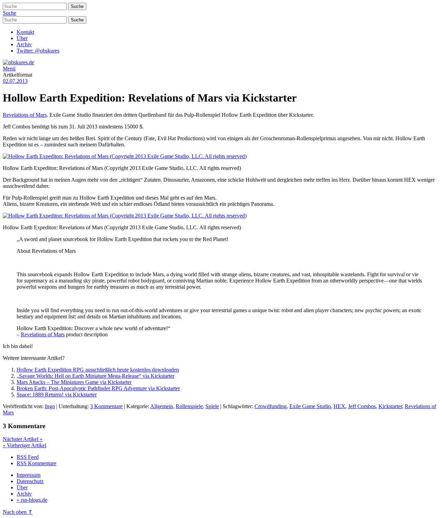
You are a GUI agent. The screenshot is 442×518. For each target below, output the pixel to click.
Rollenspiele (189, 406)
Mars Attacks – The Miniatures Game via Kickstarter (74, 382)
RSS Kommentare (36, 463)
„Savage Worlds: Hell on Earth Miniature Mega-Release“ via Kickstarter (95, 376)
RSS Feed (28, 457)
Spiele (212, 406)
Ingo (50, 406)
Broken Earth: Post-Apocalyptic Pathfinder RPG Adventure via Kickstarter (98, 388)
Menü (9, 68)
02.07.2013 (15, 81)
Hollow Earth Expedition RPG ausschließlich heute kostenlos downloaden (98, 370)
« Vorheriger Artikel (24, 445)
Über (22, 38)
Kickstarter (390, 406)
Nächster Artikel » (22, 439)
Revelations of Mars (25, 115)
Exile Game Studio (310, 406)
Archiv (24, 44)
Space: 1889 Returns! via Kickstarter (57, 394)
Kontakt (25, 32)
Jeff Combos (362, 406)
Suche (9, 13)
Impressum (28, 475)
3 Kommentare (106, 406)
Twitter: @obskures (38, 51)
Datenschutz (30, 481)
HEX (339, 406)
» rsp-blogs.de (32, 500)
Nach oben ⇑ (17, 512)
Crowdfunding (270, 406)
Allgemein (161, 406)
